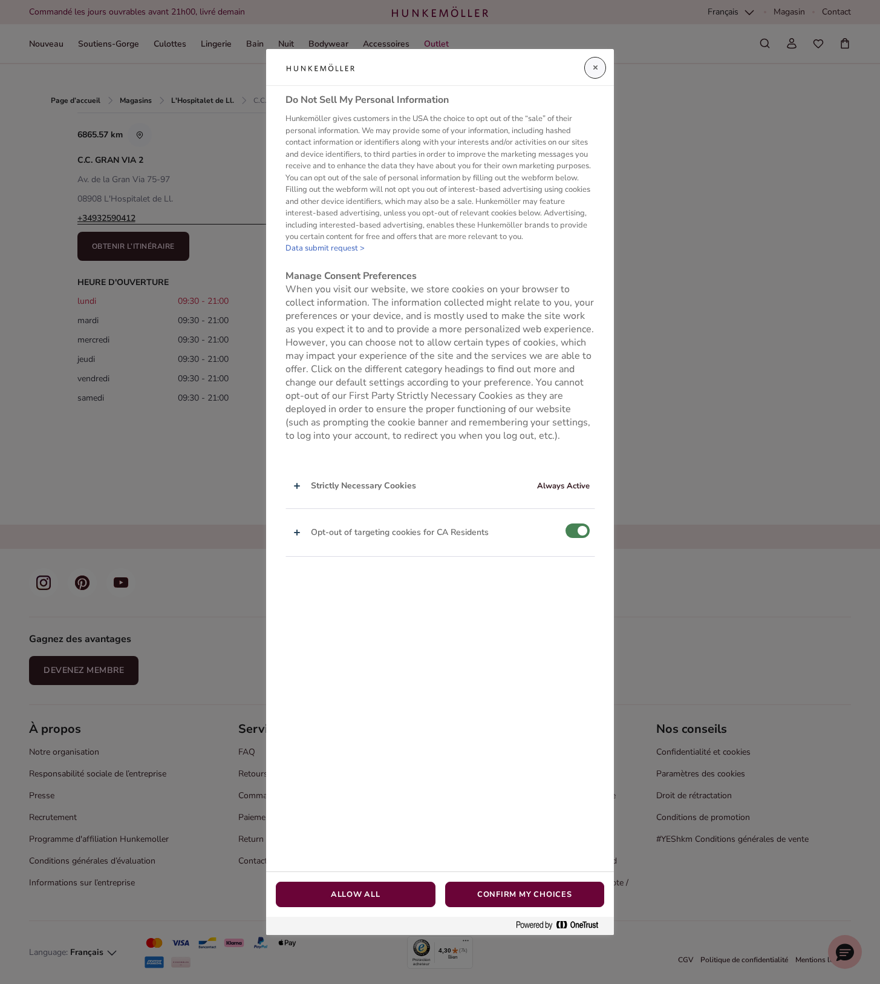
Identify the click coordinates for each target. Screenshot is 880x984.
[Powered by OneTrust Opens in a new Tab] (562, 925)
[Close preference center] (595, 67)
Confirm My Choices (524, 894)
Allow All (355, 894)
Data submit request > (325, 248)
